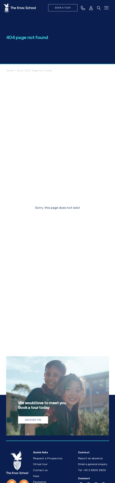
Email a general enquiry (93, 464)
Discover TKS (33, 420)
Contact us (40, 470)
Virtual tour (40, 464)
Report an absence (90, 458)
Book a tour (63, 7)
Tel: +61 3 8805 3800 (92, 470)
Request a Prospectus (47, 458)
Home (10, 70)
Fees (36, 475)
